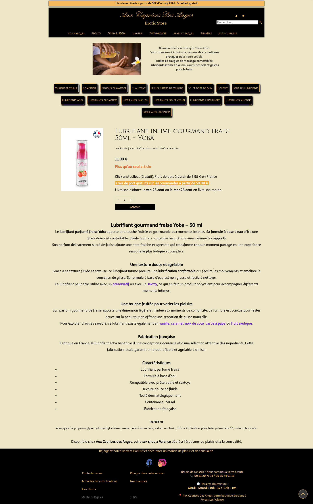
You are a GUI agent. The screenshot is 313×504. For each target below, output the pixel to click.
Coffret (223, 88)
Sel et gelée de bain (200, 88)
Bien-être (206, 33)
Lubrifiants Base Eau (135, 100)
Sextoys (96, 33)
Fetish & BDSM (116, 33)
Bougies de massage (114, 88)
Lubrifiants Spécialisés (156, 112)
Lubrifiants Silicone (238, 100)
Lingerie (137, 33)
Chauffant (138, 88)
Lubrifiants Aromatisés (103, 100)
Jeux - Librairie (228, 33)
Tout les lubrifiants (245, 88)
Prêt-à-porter (157, 33)
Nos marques (76, 33)
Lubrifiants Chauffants (205, 100)
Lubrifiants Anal (72, 100)
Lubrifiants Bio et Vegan (169, 100)
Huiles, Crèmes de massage (167, 88)
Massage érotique (66, 88)
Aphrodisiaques (183, 33)
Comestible (89, 88)
